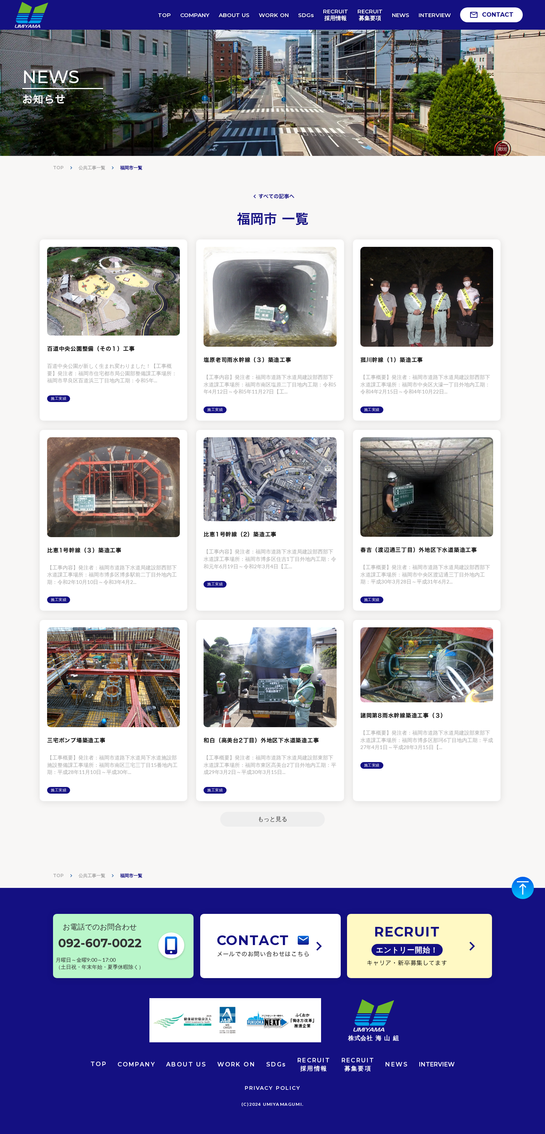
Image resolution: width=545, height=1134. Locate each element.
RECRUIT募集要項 (358, 1064)
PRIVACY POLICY (272, 1088)
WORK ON (236, 1064)
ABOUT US (186, 1064)
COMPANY (136, 1064)
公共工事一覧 (92, 167)
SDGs (276, 1064)
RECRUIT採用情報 (314, 1064)
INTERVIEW (437, 1064)
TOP (58, 167)
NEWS (396, 1064)
